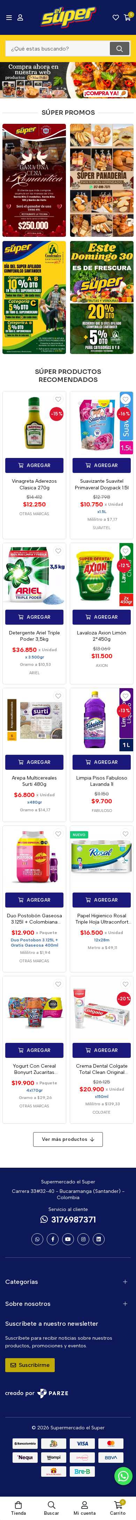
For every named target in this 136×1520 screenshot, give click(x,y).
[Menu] (9, 17)
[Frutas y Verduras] (102, 297)
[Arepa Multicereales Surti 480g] (34, 719)
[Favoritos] (116, 17)
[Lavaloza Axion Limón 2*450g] (101, 574)
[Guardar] (58, 399)
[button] (57, 88)
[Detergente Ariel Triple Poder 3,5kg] (34, 574)
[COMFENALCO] (34, 297)
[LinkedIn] (99, 1239)
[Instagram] (83, 1239)
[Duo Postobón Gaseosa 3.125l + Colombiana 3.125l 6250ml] (34, 857)
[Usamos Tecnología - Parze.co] (36, 1393)
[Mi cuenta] (20, 17)
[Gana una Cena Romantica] (34, 180)
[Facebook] (53, 1239)
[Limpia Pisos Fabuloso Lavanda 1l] (101, 719)
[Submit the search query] (119, 48)
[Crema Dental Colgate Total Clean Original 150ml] (101, 1007)
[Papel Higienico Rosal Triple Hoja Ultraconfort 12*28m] (101, 857)
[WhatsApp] (37, 1239)
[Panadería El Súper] (102, 180)
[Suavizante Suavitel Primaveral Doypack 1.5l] (101, 422)
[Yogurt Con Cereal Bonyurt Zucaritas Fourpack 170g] (34, 1007)
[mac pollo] (68, 80)
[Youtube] (68, 1239)
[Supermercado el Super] (68, 17)
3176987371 (73, 1219)
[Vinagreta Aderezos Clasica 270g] (34, 422)
